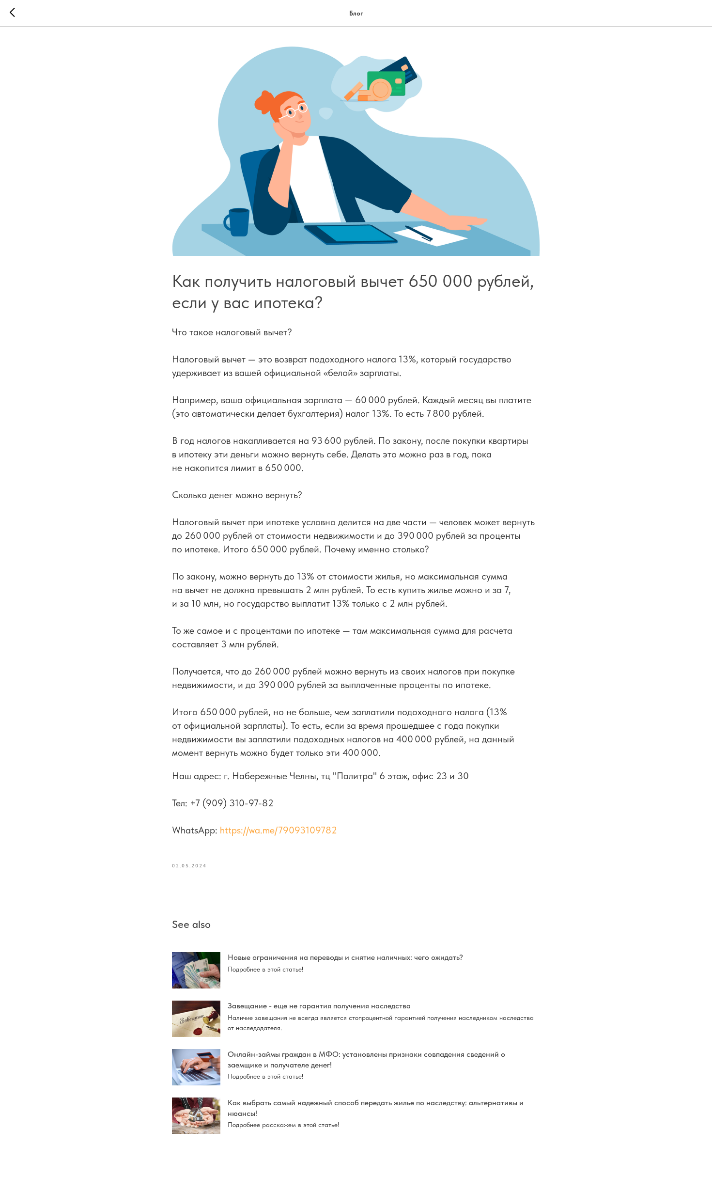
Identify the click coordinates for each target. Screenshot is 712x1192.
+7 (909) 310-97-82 (232, 803)
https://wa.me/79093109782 (278, 830)
